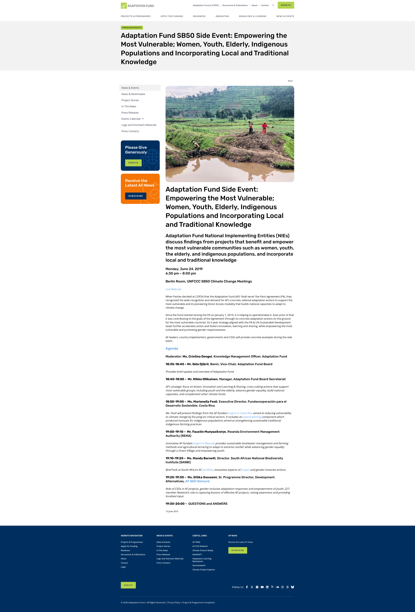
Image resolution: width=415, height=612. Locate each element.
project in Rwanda (203, 443)
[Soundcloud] (277, 587)
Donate (286, 5)
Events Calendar (131, 118)
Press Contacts (130, 131)
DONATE (133, 162)
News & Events (130, 87)
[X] (252, 587)
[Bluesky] (292, 587)
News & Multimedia (133, 94)
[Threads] (287, 587)
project (245, 469)
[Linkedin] (267, 587)
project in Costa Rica (239, 413)
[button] (273, 5)
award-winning (251, 417)
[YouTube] (262, 587)
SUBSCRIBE (135, 196)
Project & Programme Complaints (198, 602)
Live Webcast (173, 289)
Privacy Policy (173, 602)
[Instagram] (282, 587)
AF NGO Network (197, 481)
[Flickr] (257, 587)
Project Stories (130, 100)
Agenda (172, 348)
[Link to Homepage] (137, 6)
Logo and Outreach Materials (138, 125)
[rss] (272, 587)
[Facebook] (247, 587)
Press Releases (130, 112)
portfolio (207, 469)
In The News (128, 106)
